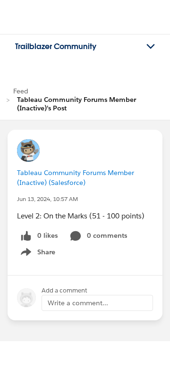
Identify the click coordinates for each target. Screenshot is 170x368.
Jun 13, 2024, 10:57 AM (47, 199)
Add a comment (64, 290)
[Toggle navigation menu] (150, 46)
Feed (20, 91)
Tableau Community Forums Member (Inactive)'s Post (76, 103)
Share (36, 254)
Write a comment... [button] (78, 303)
